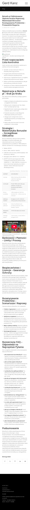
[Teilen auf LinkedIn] (20, 461)
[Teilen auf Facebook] (4, 461)
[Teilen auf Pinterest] (15, 461)
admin (13, 27)
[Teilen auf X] (9, 461)
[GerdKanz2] (12, 3)
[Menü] (25, 3)
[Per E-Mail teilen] (25, 461)
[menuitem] (25, 3)
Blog (3, 9)
